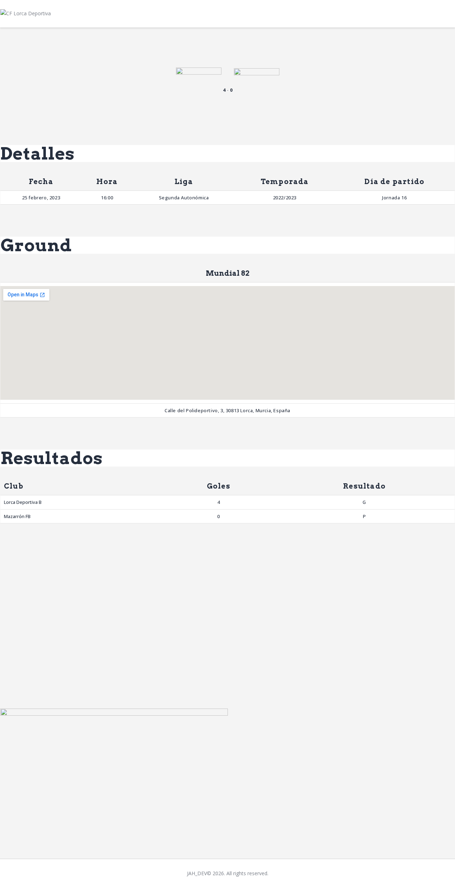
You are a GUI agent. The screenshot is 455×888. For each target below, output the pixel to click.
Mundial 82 (228, 273)
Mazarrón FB (17, 516)
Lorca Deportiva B (23, 502)
